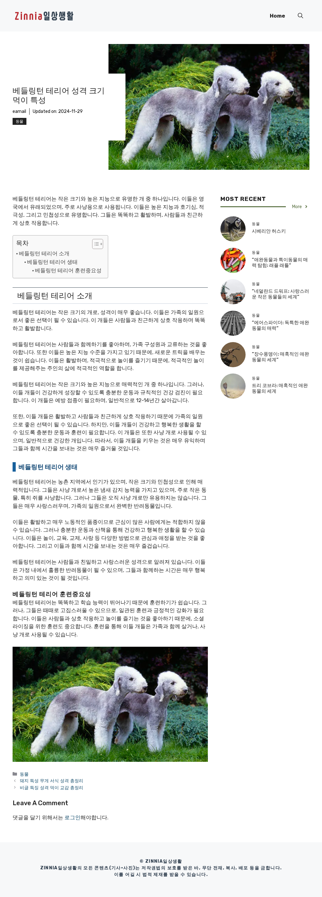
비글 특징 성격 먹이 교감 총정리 (51, 787)
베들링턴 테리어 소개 (44, 253)
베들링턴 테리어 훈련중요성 (68, 270)
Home (277, 16)
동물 (19, 121)
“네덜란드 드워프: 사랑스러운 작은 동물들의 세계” (280, 294)
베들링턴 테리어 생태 (52, 262)
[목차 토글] (94, 244)
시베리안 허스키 (269, 231)
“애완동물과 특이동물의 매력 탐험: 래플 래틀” (280, 262)
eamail (19, 111)
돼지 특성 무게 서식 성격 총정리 (51, 780)
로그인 (72, 817)
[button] (300, 15)
